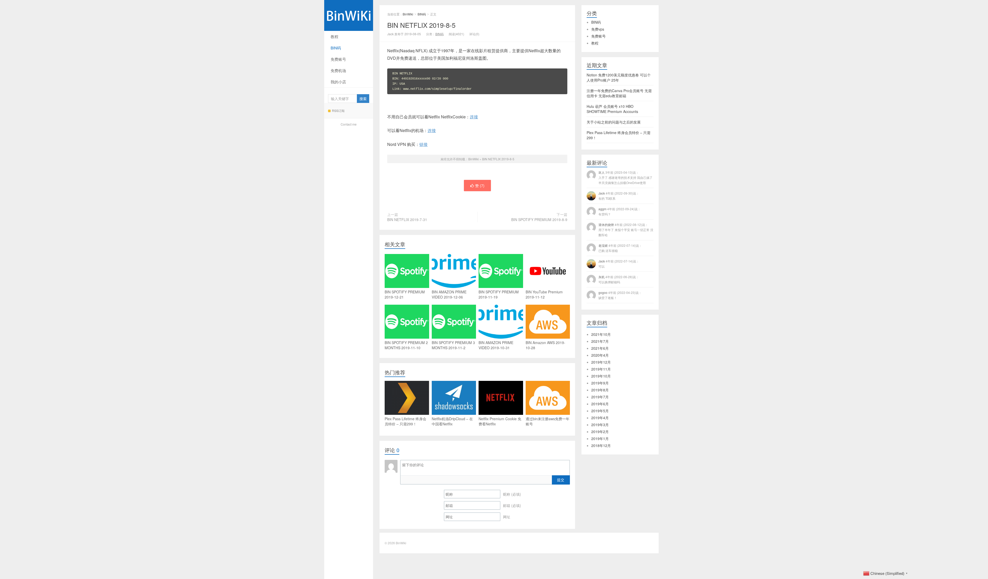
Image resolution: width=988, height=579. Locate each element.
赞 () (479, 185)
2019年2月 (600, 431)
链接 (423, 144)
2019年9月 (600, 382)
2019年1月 (600, 438)
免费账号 (338, 59)
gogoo (620, 295)
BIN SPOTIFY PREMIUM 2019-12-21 (405, 294)
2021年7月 (600, 341)
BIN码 (336, 47)
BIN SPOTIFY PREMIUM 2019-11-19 (499, 294)
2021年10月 (601, 334)
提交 (560, 479)
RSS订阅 (338, 110)
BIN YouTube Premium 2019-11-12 (544, 294)
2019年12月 (601, 362)
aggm (619, 211)
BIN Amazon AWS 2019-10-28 (545, 345)
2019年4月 (600, 417)
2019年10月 (601, 376)
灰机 (618, 279)
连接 (474, 117)
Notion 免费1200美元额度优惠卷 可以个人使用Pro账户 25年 (619, 77)
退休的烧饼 (625, 229)
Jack (618, 195)
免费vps (597, 29)
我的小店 (338, 81)
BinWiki (348, 15)
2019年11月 (601, 369)
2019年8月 (600, 389)
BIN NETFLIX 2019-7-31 (407, 219)
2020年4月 (600, 355)
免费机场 (338, 70)
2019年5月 (600, 410)
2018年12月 (601, 445)
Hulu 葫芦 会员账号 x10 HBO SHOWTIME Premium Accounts (612, 109)
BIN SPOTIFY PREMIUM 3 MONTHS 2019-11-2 (453, 345)
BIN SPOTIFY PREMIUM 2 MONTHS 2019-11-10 (406, 345)
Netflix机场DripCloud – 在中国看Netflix (452, 421)
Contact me (349, 124)
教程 (334, 36)
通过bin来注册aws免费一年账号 (547, 421)
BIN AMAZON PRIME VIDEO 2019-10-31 (496, 345)
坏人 (625, 177)
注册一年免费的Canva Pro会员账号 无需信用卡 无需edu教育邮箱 (619, 93)
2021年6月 (600, 348)
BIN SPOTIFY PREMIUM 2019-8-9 (539, 219)
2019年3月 (600, 424)
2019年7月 (600, 396)
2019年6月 (600, 403)
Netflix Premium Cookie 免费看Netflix (500, 421)
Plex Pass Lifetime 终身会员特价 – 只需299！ (405, 421)
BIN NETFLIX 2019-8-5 (421, 25)
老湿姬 (620, 248)
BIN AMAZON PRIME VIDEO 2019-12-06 (449, 294)
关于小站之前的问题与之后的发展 (614, 122)
